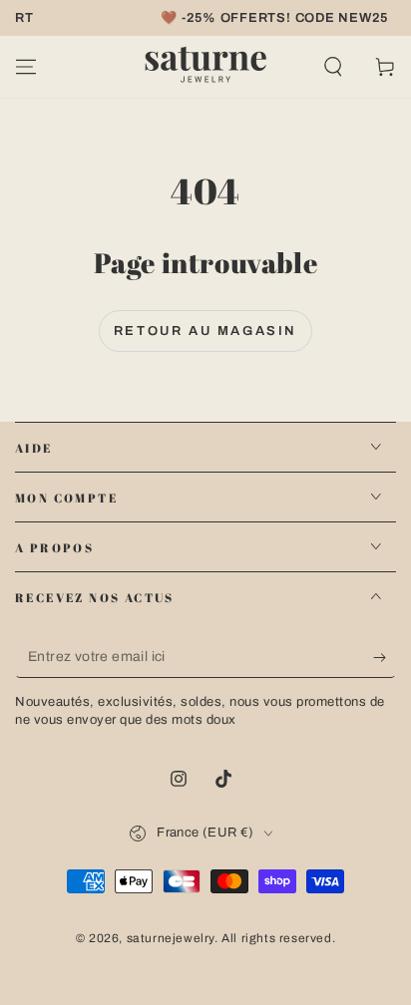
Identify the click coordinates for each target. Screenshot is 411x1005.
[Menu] (26, 67)
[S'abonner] (384, 658)
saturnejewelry (170, 938)
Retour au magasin (205, 331)
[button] (333, 67)
